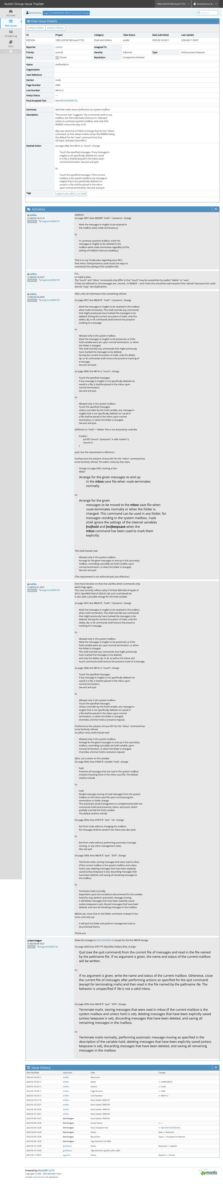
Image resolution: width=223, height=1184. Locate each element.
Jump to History (55, 27)
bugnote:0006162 (51, 300)
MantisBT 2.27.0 (46, 1170)
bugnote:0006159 (51, 279)
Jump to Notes (36, 27)
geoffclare (67, 1146)
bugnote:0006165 (51, 590)
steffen (59, 47)
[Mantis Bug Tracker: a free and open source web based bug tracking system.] (208, 1172)
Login (46, 13)
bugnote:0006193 (49, 946)
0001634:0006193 (68, 100)
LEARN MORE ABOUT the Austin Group (70, 13)
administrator (39, 1177)
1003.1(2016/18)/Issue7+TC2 (171, 3)
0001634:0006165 (105, 940)
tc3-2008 (81, 193)
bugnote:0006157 (51, 221)
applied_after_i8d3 (65, 193)
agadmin (67, 1155)
